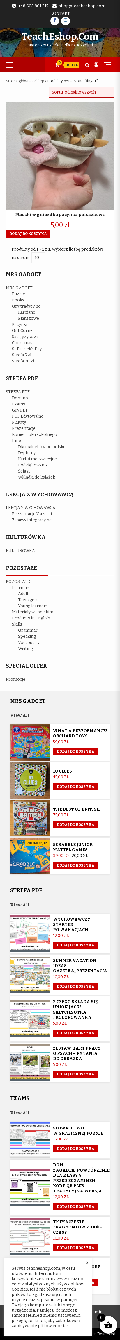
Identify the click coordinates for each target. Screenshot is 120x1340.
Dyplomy (27, 452)
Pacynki (19, 324)
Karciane (26, 312)
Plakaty (19, 422)
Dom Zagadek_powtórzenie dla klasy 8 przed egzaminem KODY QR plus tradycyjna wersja (81, 1178)
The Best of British (76, 809)
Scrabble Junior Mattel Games (73, 847)
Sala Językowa (25, 336)
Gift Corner (23, 330)
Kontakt (60, 13)
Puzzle (18, 294)
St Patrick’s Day (27, 348)
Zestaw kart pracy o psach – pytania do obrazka (77, 1053)
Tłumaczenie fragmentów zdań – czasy (78, 1227)
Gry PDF (20, 410)
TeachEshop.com (60, 36)
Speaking (27, 636)
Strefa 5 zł (21, 355)
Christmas (22, 342)
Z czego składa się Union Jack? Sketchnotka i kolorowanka (75, 1009)
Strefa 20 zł (23, 361)
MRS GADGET (19, 287)
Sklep (39, 81)
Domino (20, 398)
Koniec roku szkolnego (34, 434)
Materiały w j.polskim (32, 612)
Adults (24, 593)
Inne (16, 440)
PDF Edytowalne (27, 416)
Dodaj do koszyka (75, 865)
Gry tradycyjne (26, 306)
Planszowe (28, 318)
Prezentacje (24, 428)
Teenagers (28, 599)
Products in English (31, 618)
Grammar (28, 630)
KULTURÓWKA (20, 550)
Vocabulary (29, 642)
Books (18, 300)
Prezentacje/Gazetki (32, 513)
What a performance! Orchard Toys (80, 733)
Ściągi (24, 471)
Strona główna (18, 81)
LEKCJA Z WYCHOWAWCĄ (30, 507)
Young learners (33, 605)
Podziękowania (32, 465)
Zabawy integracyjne (32, 520)
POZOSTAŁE (18, 581)
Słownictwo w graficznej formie (78, 1131)
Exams (18, 404)
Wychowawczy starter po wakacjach (72, 924)
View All (19, 715)
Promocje (15, 679)
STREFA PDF (18, 391)
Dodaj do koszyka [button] (28, 234)
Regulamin (92, 1312)
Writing (25, 648)
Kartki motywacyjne (37, 459)
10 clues (62, 771)
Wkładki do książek (36, 477)
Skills (17, 624)
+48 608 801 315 (33, 5)
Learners (21, 587)
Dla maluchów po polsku (42, 446)
